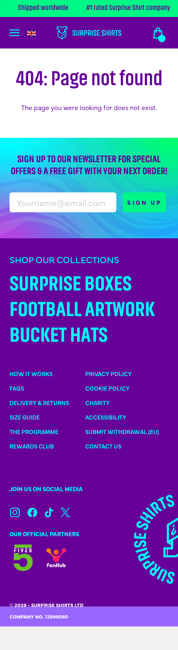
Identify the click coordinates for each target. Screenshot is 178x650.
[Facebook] (32, 512)
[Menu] (19, 33)
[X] (65, 512)
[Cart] (158, 33)
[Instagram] (15, 512)
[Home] (89, 33)
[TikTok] (49, 512)
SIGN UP (144, 202)
